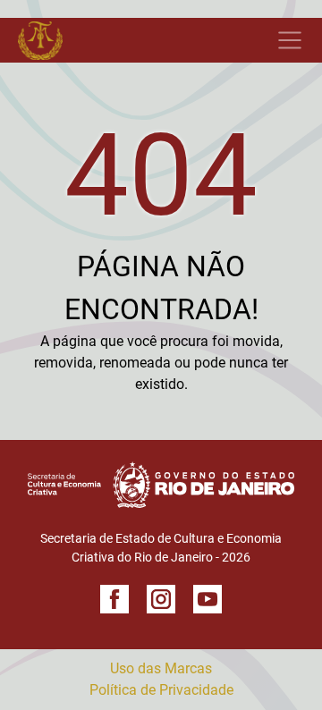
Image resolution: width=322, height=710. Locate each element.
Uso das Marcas (161, 668)
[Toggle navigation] (152, 40)
